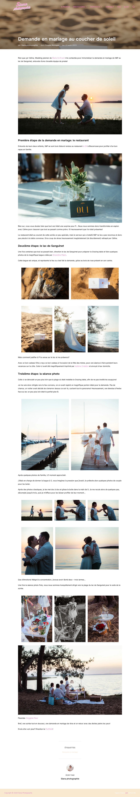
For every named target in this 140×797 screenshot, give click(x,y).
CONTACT (110, 7)
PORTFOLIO (95, 7)
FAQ (119, 7)
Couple (48, 45)
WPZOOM (132, 793)
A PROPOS (65, 7)
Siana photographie (29, 45)
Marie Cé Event (58, 58)
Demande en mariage (70, 752)
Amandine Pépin (59, 255)
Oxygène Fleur (32, 718)
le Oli (85, 146)
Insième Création (82, 366)
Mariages (55, 45)
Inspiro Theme (120, 793)
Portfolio (49, 729)
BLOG (126, 7)
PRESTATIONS (79, 7)
